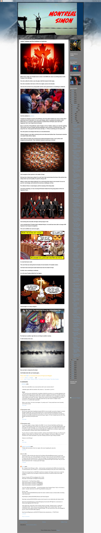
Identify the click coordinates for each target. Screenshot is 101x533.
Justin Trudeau (27, 379)
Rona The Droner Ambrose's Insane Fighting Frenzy (76, 205)
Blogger (58, 530)
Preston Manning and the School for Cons (76, 136)
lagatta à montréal (26, 446)
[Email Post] (36, 377)
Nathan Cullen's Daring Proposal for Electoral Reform (77, 290)
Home (44, 522)
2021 (73, 94)
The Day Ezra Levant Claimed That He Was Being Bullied (76, 200)
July (74, 113)
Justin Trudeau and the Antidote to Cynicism (77, 229)
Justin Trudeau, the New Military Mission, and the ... (77, 280)
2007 (73, 376)
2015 (73, 361)
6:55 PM (24, 449)
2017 (73, 101)
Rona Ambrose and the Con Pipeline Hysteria (76, 304)
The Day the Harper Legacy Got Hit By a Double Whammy (76, 186)
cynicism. (32, 115)
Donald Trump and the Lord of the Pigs (77, 171)
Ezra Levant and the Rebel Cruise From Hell (76, 181)
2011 (73, 369)
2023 (73, 90)
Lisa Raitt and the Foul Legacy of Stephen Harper (77, 320)
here (27, 375)
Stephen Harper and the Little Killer (76, 299)
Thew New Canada (54, 379)
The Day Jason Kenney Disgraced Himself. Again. (76, 345)
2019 (73, 97)
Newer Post (23, 522)
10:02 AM (24, 405)
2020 (73, 95)
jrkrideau (24, 384)
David (23, 466)
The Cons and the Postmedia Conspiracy (76, 275)
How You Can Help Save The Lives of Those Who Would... (76, 224)
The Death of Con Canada (44, 379)
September (75, 110)
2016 (73, 103)
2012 (73, 367)
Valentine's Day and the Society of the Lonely (76, 233)
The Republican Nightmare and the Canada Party (76, 356)
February (75, 122)
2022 (73, 92)
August (74, 111)
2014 (73, 363)
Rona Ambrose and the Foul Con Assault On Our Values (76, 210)
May (74, 117)
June (74, 115)
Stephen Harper (34, 379)
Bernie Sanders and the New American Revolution (76, 255)
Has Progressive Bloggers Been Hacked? (76, 129)
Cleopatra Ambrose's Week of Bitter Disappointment (76, 141)
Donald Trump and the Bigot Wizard (77, 125)
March (74, 120)
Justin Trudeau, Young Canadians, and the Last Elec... (76, 157)
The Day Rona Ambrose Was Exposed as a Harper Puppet (76, 162)
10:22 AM (24, 419)
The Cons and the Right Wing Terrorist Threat (76, 215)
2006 (73, 378)
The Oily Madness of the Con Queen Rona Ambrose (76, 325)
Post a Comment (25, 516)
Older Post (64, 522)
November (75, 106)
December (75, 104)
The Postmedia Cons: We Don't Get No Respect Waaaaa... (77, 219)
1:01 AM (24, 462)
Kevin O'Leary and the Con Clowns (77, 133)
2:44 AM (24, 513)
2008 (73, 374)
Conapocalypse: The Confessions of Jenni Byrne (76, 285)
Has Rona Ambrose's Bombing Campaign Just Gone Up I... (76, 238)
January (75, 359)
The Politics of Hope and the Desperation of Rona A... (76, 175)
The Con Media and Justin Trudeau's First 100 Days (76, 250)
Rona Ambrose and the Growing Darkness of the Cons (76, 146)
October (75, 108)
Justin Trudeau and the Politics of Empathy (76, 329)
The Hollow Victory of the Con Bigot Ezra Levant (77, 191)
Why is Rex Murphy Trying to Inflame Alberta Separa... (76, 244)
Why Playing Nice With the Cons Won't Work (76, 195)
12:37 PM (24, 442)
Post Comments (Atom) (31, 524)
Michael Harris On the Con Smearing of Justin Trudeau (76, 316)
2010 (73, 370)
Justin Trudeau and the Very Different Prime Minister (76, 350)
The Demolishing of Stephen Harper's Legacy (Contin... (76, 310)
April (74, 119)
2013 (73, 365)
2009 (73, 372)
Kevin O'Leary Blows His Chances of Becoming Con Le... (76, 270)
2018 (73, 99)
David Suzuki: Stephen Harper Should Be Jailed (77, 334)
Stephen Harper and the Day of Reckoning (76, 167)
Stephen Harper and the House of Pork (76, 260)
